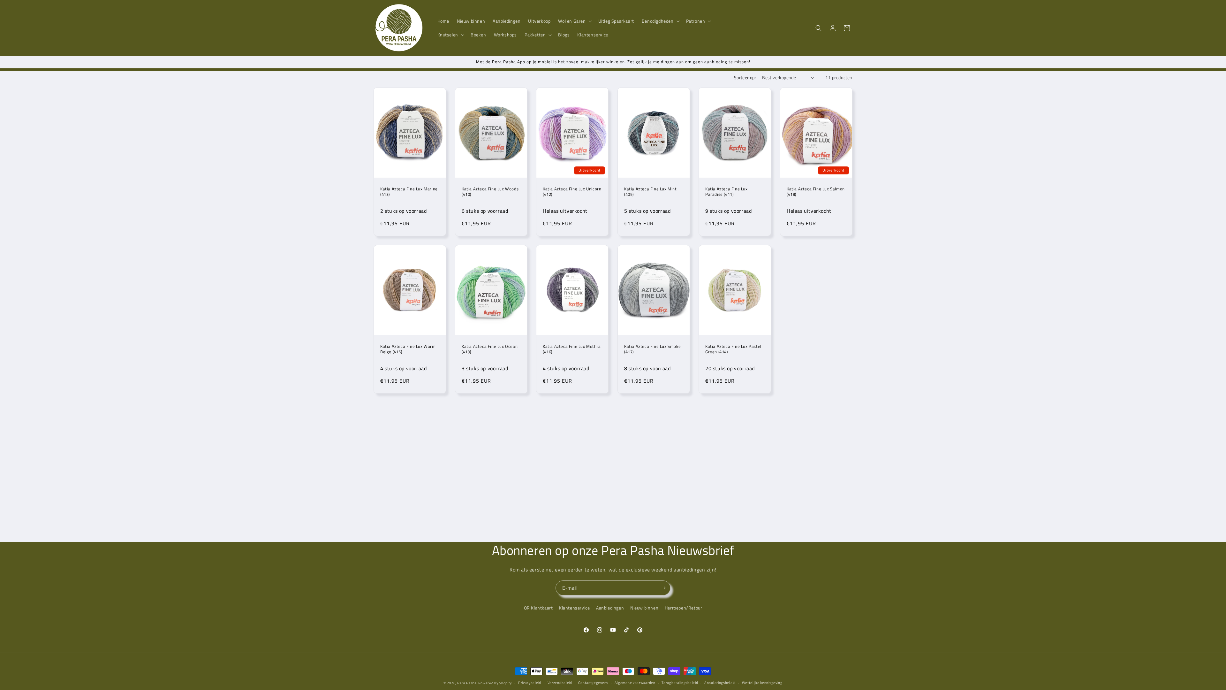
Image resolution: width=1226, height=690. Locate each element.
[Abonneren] (663, 587)
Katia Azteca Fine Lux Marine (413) (409, 191)
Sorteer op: (745, 77)
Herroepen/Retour (683, 607)
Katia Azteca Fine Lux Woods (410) (490, 191)
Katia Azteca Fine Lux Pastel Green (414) (733, 349)
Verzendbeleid (560, 682)
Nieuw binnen (644, 607)
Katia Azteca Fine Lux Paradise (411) (726, 191)
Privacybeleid (529, 682)
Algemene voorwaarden (635, 682)
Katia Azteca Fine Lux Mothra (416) (572, 349)
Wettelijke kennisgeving (762, 682)
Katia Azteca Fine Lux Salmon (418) (816, 191)
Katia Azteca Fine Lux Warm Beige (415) (408, 349)
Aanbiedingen (610, 607)
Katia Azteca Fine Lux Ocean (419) (490, 349)
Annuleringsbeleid (720, 682)
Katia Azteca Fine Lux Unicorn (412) (572, 191)
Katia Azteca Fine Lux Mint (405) (650, 191)
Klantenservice (574, 607)
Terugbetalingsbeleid (680, 682)
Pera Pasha (467, 683)
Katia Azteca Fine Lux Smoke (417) (652, 349)
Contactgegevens (593, 682)
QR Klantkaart (538, 607)
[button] (574, 21)
